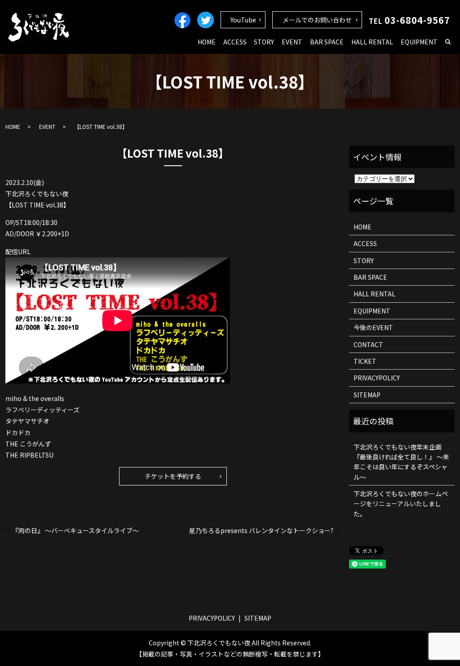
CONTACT (368, 344)
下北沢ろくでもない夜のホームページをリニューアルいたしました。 (401, 503)
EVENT (292, 41)
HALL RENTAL (372, 41)
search (448, 42)
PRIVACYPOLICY (377, 377)
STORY (264, 41)
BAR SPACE (327, 41)
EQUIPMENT (419, 41)
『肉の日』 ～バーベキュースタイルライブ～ (75, 530)
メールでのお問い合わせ (317, 19)
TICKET (365, 361)
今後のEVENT (373, 327)
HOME (207, 41)
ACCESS (235, 41)
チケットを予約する (173, 476)
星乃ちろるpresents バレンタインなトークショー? (261, 530)
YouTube (243, 19)
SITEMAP (367, 394)
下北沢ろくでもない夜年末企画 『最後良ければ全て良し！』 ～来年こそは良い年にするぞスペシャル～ (401, 461)
